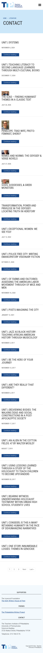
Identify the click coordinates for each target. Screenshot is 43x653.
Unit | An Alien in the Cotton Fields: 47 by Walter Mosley (19, 442)
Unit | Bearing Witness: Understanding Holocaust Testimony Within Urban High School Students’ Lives (19, 501)
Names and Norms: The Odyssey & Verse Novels (21, 157)
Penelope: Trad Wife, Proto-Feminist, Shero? (18, 132)
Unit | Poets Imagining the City (20, 309)
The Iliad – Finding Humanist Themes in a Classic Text (19, 98)
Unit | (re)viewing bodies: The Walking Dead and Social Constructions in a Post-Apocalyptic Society (19, 414)
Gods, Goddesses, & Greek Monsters (17, 186)
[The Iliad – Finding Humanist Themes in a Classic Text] (5, 93)
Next (24, 569)
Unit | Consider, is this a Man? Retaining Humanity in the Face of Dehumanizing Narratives (20, 525)
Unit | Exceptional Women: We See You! (19, 230)
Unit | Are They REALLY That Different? (18, 386)
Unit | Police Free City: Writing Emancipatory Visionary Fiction (21, 255)
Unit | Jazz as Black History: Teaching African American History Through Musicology (19, 334)
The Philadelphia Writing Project (13, 612)
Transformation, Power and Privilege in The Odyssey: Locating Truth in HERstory (19, 208)
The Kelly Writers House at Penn (13, 601)
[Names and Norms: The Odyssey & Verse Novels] (5, 152)
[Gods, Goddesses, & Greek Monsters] (5, 181)
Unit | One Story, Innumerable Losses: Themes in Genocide (19, 548)
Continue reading (10, 55)
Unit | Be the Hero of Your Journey (17, 361)
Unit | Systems (10, 42)
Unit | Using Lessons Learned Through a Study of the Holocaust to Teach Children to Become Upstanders (20, 470)
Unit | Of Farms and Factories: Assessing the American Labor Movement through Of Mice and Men (21, 283)
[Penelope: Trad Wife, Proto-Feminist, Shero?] (5, 124)
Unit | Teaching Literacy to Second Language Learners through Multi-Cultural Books (21, 67)
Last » (32, 569)
